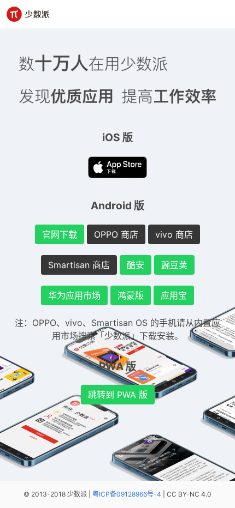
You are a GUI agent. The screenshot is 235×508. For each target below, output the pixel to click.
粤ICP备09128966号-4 (126, 494)
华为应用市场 (74, 295)
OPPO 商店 (116, 234)
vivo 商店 (174, 234)
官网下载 (59, 234)
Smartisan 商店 (79, 264)
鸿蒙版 (131, 295)
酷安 (135, 264)
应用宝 (174, 295)
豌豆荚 (174, 264)
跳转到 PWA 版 (118, 394)
